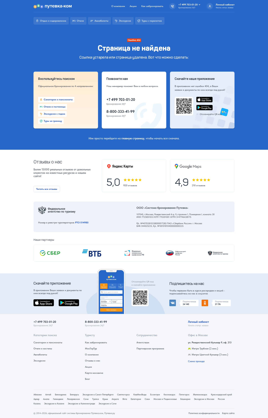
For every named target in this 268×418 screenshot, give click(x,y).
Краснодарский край (221, 394)
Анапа (46, 399)
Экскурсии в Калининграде (81, 403)
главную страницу (132, 138)
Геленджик (58, 399)
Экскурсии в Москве (204, 399)
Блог (87, 378)
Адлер (36, 399)
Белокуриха (60, 394)
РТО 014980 (81, 222)
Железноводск (200, 394)
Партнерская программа (150, 348)
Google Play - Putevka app (139, 292)
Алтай (48, 394)
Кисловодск (169, 394)
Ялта (125, 399)
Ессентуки (155, 394)
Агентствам (142, 342)
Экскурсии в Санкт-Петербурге (98, 394)
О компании (118, 6)
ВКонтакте (175, 301)
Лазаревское (73, 399)
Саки (147, 399)
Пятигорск (184, 394)
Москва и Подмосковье (165, 399)
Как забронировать (152, 6)
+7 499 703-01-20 (120, 99)
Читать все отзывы (46, 188)
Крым (105, 399)
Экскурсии (39, 360)
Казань (37, 403)
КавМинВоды (139, 394)
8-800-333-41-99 (120, 111)
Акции (133, 6)
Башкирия (185, 399)
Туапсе (95, 399)
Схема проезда (196, 361)
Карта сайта (228, 413)
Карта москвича (94, 372)
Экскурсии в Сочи (107, 403)
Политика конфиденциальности (204, 413)
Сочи (86, 399)
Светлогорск (123, 394)
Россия (221, 399)
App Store (39, 301)
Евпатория (136, 399)
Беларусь (74, 394)
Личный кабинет (198, 321)
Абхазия (38, 394)
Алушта (115, 399)
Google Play (65, 301)
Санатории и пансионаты (48, 342)
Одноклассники (210, 301)
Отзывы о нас (92, 360)
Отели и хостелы (43, 348)
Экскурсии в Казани (54, 403)
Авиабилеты (40, 354)
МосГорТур (91, 348)
